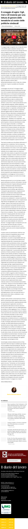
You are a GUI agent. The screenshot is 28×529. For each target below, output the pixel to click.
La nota (14, 6)
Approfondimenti (8, 6)
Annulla (3, 519)
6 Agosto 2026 (11, 444)
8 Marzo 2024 (17, 26)
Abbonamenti (4, 497)
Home (2, 6)
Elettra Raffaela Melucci (7, 26)
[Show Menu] (1, 2)
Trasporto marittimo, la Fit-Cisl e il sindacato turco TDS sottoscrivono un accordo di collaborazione (16, 424)
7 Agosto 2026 (11, 411)
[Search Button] (26, 2)
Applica (11, 519)
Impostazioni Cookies (6, 500)
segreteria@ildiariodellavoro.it (7, 490)
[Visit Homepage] (14, 2)
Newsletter (3, 498)
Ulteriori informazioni (13, 460)
